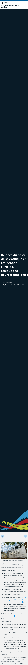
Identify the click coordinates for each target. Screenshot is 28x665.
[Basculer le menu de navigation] (26, 3)
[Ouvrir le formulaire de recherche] (22, 3)
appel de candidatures (7, 616)
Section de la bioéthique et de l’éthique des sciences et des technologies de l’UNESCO (15, 600)
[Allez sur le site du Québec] (6, 3)
